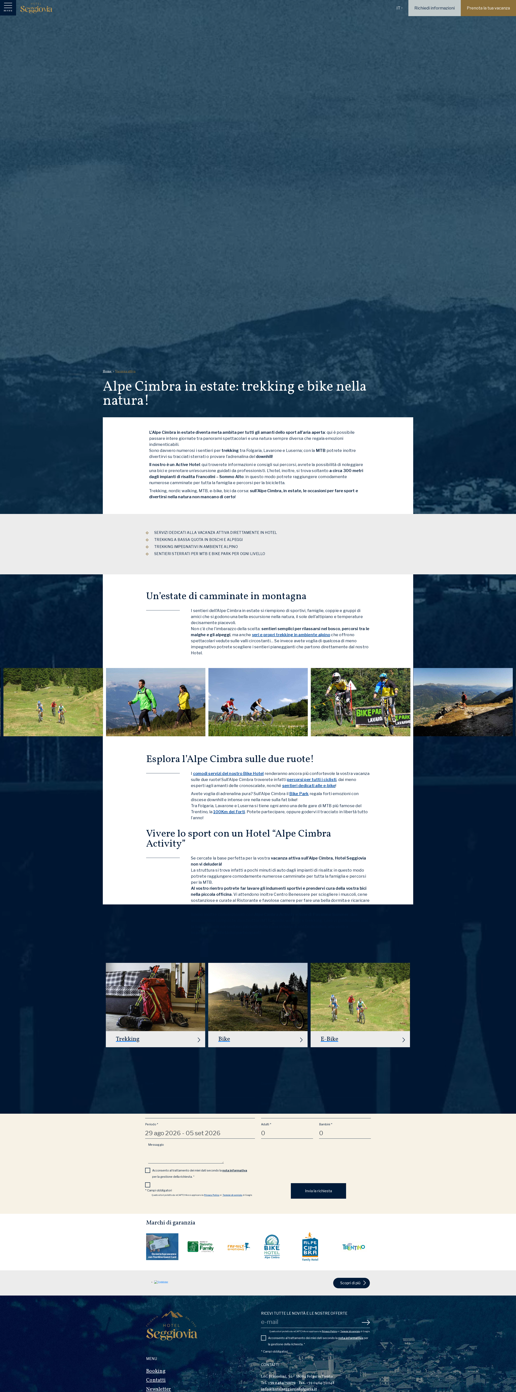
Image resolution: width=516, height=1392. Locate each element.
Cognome (269, 1083)
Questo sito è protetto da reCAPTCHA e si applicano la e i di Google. (202, 1195)
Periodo (151, 1124)
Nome (150, 1083)
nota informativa (234, 1170)
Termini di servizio (232, 1195)
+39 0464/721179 (281, 1383)
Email (150, 1104)
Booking (155, 1371)
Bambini (325, 1124)
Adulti (266, 1124)
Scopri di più (350, 1283)
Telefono (267, 1104)
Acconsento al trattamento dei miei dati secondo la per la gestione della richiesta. (199, 1174)
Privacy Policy (212, 1195)
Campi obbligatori (158, 1190)
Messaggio (156, 1145)
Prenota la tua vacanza (488, 8)
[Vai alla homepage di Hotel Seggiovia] (36, 8)
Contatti (156, 1380)
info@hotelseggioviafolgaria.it (289, 1389)
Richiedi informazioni (434, 8)
